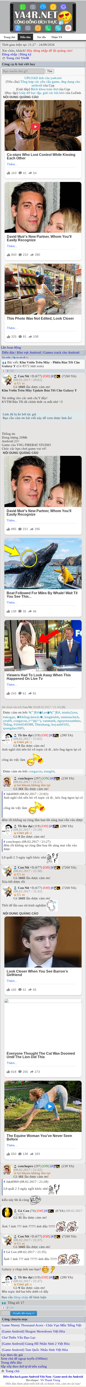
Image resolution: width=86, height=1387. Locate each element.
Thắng (7, 724)
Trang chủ (9, 37)
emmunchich (70, 717)
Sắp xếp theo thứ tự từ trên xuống (24, 1366)
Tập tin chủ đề (18, 357)
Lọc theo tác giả (12, 1355)
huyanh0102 (60, 724)
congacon (20, 721)
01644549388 (23, 724)
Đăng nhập (9, 54)
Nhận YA (56, 37)
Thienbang (42, 724)
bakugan (9, 717)
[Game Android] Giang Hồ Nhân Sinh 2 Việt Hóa (36, 1343)
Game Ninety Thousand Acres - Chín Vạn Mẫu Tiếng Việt (41, 1325)
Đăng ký (26, 54)
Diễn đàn (8, 352)
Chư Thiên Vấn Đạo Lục (19, 1337)
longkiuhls (52, 717)
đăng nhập (21, 1297)
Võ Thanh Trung (50, 1380)
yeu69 (7, 721)
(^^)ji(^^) (35, 721)
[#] (53, 376)
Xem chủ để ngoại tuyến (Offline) (24, 1358)
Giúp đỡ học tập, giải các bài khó (42, 93)
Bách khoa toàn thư (44, 89)
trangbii (49, 771)
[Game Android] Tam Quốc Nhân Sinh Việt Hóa (35, 1350)
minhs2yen (69, 712)
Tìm (49, 71)
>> (12, 371)
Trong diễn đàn (11, 1362)
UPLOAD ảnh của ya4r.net (43, 78)
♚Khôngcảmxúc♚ (30, 717)
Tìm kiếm (6, 357)
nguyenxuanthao (68, 721)
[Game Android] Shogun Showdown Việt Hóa (33, 1331)
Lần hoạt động (11, 347)
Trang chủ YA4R (17, 58)
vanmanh (49, 721)
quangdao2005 (13, 728)
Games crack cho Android (61, 352)
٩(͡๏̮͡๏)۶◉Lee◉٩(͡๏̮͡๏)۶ (44, 712)
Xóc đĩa (41, 37)
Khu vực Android (29, 352)
